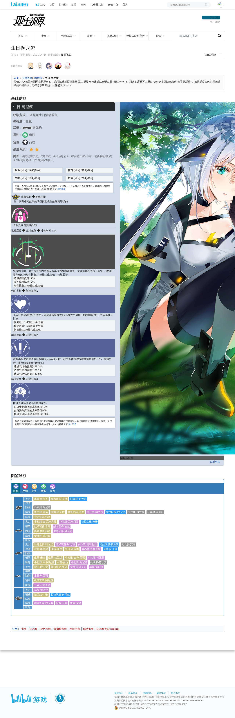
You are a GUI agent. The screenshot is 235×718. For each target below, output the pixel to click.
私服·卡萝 (61, 603)
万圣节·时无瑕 (42, 585)
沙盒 (159, 35)
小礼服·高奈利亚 (68, 521)
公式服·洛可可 (155, 512)
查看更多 (215, 461)
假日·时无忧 (41, 567)
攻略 (90, 35)
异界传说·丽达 (42, 531)
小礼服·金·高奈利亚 (45, 521)
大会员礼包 (97, 4)
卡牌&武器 (67, 35)
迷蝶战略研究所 (135, 35)
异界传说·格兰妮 (91, 549)
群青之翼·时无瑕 (43, 603)
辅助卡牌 (88, 628)
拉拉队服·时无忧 (115, 512)
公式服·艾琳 (128, 544)
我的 (125, 4)
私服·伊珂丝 (41, 589)
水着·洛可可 (41, 498)
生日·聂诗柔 (72, 549)
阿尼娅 (38, 77)
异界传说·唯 (96, 567)
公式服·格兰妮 (136, 512)
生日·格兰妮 (55, 557)
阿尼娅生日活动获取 (108, 628)
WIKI (83, 4)
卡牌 (23, 628)
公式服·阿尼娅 (42, 507)
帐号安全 (133, 693)
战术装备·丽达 (61, 526)
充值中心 (113, 4)
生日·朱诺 (39, 557)
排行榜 (63, 4)
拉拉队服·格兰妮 (109, 544)
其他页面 (112, 35)
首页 (52, 4)
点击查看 (61, 189)
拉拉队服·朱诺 (89, 521)
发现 (73, 4)
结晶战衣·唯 (41, 594)
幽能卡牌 (75, 628)
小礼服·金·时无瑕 (75, 557)
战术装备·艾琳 (59, 498)
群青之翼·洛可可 (62, 531)
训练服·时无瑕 (78, 498)
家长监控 (161, 693)
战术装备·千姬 (42, 526)
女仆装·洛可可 (78, 567)
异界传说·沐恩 (42, 516)
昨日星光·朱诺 (59, 567)
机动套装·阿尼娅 (43, 580)
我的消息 (215, 17)
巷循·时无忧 (58, 512)
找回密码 (147, 693)
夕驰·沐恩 (56, 549)
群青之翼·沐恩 (76, 512)
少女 (44, 35)
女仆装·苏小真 (42, 535)
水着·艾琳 (75, 603)
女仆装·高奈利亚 (87, 544)
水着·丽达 (62, 562)
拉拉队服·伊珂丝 (60, 594)
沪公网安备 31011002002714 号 (134, 708)
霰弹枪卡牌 (60, 628)
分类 (14, 628)
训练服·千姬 (110, 549)
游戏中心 (118, 693)
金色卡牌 (45, 628)
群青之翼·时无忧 (43, 544)
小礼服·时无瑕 (96, 557)
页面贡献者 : (17, 65)
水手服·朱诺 (41, 512)
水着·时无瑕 (41, 575)
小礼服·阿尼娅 (79, 562)
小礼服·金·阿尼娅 (44, 562)
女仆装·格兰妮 (95, 512)
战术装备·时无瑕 (65, 544)
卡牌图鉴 (27, 77)
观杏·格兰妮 (41, 549)
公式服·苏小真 (98, 562)
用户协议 (175, 693)
